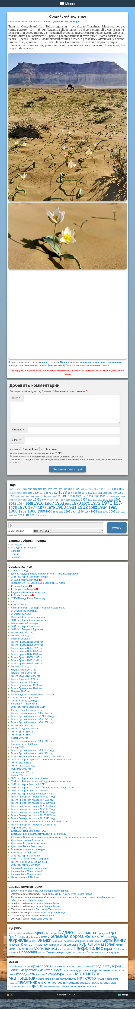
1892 (22, 496)
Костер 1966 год (19, 775)
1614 (20, 489)
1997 (87, 511)
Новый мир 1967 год (22, 632)
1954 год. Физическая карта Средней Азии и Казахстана (41, 781)
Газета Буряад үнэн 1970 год (26, 685)
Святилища (55, 952)
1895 (36, 496)
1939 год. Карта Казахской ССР (28, 707)
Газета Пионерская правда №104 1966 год (33, 824)
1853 (121, 489)
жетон (88, 970)
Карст (14, 601)
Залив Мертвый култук (26, 580)
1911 (108, 496)
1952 (73, 500)
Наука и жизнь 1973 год (23, 673)
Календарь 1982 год (41, 918)
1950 (68, 500)
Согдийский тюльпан (25, 547)
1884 (105, 493)
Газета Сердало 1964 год (24, 682)
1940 (43, 499)
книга (11, 974)
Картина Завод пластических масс (29, 868)
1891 (17, 496)
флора (42, 365)
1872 (55, 493)
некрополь (68, 978)
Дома (44, 936)
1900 (53, 496)
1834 (71, 488)
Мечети (13, 949)
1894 (32, 496)
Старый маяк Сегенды (25, 611)
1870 (42, 493)
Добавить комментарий (66, 21)
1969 (68, 503)
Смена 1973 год (19, 570)
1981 (72, 507)
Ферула (18, 544)
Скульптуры (70, 952)
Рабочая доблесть (21, 638)
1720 (35, 489)
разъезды (105, 983)
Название (17, 429)
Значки (44, 940)
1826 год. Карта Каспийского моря (29, 576)
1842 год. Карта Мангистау (25, 855)
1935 (25, 500)
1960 (105, 499)
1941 (48, 500)
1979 (51, 508)
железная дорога (74, 970)
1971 (86, 503)
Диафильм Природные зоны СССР (29, 831)
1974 (118, 503)
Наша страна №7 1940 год (25, 877)
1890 (11, 496)
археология (41, 966)
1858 (15, 493)
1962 (117, 499)
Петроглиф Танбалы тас (49, 909)
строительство (16, 986)
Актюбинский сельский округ (21, 933)
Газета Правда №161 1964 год (27, 660)
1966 (39, 503)
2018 (45, 515)
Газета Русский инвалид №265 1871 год (32, 750)
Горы (112, 933)
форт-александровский (53, 986)
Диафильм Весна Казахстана (27, 846)
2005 (123, 512)
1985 (112, 507)
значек (106, 970)
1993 (67, 511)
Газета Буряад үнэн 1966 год (26, 688)
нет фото (86, 978)
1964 (21, 503)
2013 (34, 515)
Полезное (13, 952)
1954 (84, 499)
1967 (49, 503)
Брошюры (51, 933)
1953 (78, 500)
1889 (120, 493)
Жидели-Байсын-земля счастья (28, 592)
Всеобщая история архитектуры (28, 849)
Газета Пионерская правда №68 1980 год (33, 803)
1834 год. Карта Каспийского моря (29, 620)
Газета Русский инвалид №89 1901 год (32, 753)
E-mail (15, 440)
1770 (55, 489)
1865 (25, 493)
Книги (120, 940)
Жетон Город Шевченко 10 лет (27, 710)
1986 (13, 511)
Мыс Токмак (20, 604)
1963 (12, 503)
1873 (62, 492)
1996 (80, 511)
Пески (121, 949)
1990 (49, 511)
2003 (112, 511)
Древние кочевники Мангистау (38, 915)
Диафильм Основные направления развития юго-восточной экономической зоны (54, 837)
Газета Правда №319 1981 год (27, 642)
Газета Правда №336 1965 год (27, 657)
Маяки (119, 944)
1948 (63, 500)
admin (46, 21)
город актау (101, 966)
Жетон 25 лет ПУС (21, 734)
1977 (32, 507)
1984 (103, 507)
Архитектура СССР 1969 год (26, 852)
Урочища (81, 952)
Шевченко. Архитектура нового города (48, 890)
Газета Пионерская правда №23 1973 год (33, 806)
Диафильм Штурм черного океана (29, 843)
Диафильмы (33, 937)
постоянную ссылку (97, 365)
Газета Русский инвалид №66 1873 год (32, 713)
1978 (42, 507)
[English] (126, 995)
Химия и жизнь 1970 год (24, 700)
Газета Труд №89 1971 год (25, 679)
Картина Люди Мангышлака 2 (27, 871)
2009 (21, 515)
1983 (93, 507)
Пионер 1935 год (20, 635)
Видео (65, 932)
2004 (118, 512)
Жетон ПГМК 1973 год (23, 765)
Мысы (70, 949)
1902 (66, 496)
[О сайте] (8, 995)
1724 (45, 489)
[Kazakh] (119, 995)
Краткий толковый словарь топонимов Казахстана (38, 607)
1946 (53, 500)
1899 (48, 496)
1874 (71, 492)
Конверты (14, 944)
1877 (90, 493)
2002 (105, 511)
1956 (90, 500)
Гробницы (16, 937)
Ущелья (92, 952)
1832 (65, 489)
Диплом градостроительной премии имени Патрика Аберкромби (45, 573)
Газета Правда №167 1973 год (27, 648)
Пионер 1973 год (20, 666)
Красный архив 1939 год (24, 744)
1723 (40, 489)
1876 (84, 493)
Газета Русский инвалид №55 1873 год (32, 719)
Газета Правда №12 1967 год (26, 651)
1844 (91, 489)
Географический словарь (24, 623)
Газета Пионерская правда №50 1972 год (33, 809)
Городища (102, 933)
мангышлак (114, 362)
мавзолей (69, 974)
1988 (32, 511)
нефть (101, 978)
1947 (58, 500)
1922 (10, 500)
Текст (15, 397)
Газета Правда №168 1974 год (27, 645)
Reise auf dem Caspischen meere (28, 617)
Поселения (28, 952)
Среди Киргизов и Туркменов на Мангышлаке (92, 897)
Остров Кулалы (22, 614)
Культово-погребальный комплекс (57, 944)
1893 (27, 496)
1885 (110, 493)
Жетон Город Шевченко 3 (24, 728)
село (113, 982)
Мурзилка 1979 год (21, 827)
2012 (28, 515)
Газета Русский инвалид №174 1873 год (32, 716)
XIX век (17, 966)
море (56, 978)
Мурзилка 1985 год (21, 769)
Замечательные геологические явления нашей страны (40, 821)
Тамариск (16, 557)
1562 (10, 489)
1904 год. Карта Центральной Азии (29, 790)
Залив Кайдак (21, 586)
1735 (50, 489)
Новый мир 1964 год (22, 725)
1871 (48, 493)
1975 (12, 507)
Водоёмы (78, 933)
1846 (96, 489)
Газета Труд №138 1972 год (25, 676)
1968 (59, 503)
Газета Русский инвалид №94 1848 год (32, 741)
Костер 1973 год (19, 738)
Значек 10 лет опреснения (25, 697)
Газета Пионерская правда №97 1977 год (33, 812)
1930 (20, 500)
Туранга (15, 554)
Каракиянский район (90, 941)
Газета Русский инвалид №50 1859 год (32, 722)
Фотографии (112, 952)
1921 (123, 496)
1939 (36, 499)
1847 (102, 489)
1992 (61, 512)
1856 (10, 493)
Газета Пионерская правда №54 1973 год (33, 796)
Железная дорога (66, 936)
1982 (82, 507)
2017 (40, 515)
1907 (84, 496)
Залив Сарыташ (22, 595)
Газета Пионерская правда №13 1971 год (33, 818)
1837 (77, 489)
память (42, 982)
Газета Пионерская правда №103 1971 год (33, 815)
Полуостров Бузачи (24, 589)
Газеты (89, 932)
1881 (100, 493)
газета (79, 966)
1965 (29, 503)
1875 (78, 492)
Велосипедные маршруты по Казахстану (32, 694)
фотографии (55, 365)
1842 (86, 489)
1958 (100, 500)
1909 (96, 496)
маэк (38, 979)
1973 (106, 503)
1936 (30, 500)
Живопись (108, 937)
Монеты (62, 949)
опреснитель (111, 979)
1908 (90, 496)
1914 (113, 496)
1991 (55, 511)
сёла (28, 986)
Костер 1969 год (19, 747)
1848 (108, 489)
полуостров (54, 982)
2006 (10, 515)
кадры (114, 970)
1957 (95, 500)
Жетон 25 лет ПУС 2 (22, 731)
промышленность (87, 982)
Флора (64, 362)
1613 (15, 489)
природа (13, 365)
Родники (41, 953)
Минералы (26, 948)
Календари (57, 941)
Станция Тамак (35, 900)
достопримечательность (44, 970)
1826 (60, 489)
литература (54, 974)
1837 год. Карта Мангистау (25, 626)
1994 (74, 511)
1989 (41, 511)
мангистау (101, 362)
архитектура (60, 966)
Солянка (15, 550)
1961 (111, 500)
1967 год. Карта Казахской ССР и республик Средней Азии (42, 787)
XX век (26, 966)
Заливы (33, 941)
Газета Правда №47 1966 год (26, 654)
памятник (27, 982)
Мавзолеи (106, 944)
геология (88, 967)
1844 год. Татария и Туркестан (27, 629)
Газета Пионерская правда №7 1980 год (32, 800)
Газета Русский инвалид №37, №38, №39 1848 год (38, 756)
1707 (30, 489)
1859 (20, 493)
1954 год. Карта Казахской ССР (28, 784)
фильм (37, 986)
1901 (59, 496)
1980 (61, 507)
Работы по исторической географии (30, 858)
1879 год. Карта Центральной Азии (29, 778)
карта (120, 970)
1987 (22, 511)
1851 (115, 488)
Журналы (18, 940)
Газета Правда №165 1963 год (27, 663)
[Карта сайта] (11, 995)
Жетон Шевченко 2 (21, 762)
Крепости (28, 944)
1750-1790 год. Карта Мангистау (28, 598)
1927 (15, 500)
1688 (25, 489)
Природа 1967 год (20, 691)
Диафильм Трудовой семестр (27, 840)
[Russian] (123, 995)
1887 (114, 493)
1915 (118, 496)
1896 (42, 496)
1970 (76, 503)
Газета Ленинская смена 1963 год (29, 862)
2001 (100, 512)
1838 (81, 489)
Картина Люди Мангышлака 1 (27, 874)
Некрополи (87, 948)
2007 (15, 515)
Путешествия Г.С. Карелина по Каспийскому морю (38, 583)
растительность (28, 365)
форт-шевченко (72, 986)
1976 (22, 507)
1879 (95, 493)
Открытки (109, 948)
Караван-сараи (71, 941)
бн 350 (72, 966)
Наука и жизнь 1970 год (23, 669)
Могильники (45, 948)
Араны (40, 933)
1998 (94, 511)
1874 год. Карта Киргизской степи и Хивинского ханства (41, 759)
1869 (36, 493)
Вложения (14, 449)
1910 (102, 496)
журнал (97, 970)
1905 (79, 496)
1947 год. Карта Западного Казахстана (31, 793)
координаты (87, 362)
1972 (96, 503)
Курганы (88, 944)
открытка (12, 983)
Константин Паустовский (24, 703)
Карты (107, 940)
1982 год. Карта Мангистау (25, 865)
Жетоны (92, 936)
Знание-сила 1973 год (22, 772)
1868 (30, 493)
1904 (72, 496)
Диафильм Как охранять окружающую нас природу (38, 834)
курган (40, 974)
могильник (47, 978)
